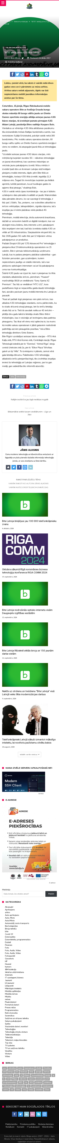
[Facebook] (14, 1114)
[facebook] (12, 74)
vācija (30, 1089)
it (21, 1075)
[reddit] (22, 74)
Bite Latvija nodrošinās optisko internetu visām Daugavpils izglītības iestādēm (27, 612)
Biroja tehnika (10, 929)
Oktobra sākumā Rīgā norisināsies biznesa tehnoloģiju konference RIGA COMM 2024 (25, 571)
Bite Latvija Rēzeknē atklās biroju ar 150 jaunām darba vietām (28, 652)
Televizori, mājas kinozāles (16, 1040)
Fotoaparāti (10, 956)
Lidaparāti (9, 986)
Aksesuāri (9, 907)
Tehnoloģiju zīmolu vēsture (16, 1032)
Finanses (8, 945)
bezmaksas (29, 1068)
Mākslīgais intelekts (13, 988)
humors (8, 967)
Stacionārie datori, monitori (16, 1026)
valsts (5, 1089)
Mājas (14, 1079)
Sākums (7, 22)
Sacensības (9, 1015)
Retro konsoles (11, 1013)
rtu (26, 1082)
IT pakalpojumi (33, 1127)
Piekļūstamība (11, 1124)
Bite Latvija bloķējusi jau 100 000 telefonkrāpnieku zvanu (29, 523)
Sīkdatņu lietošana (46, 1124)
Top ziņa (8, 1043)
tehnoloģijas (20, 1086)
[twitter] (17, 74)
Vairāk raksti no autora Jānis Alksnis (28, 483)
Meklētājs (6, 889)
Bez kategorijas (11, 926)
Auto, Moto (10, 918)
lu (4, 1079)
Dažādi (8, 942)
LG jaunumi (9, 983)
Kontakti (20, 1127)
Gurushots (9, 958)
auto (20, 1068)
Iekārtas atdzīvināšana (14, 972)
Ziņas (47, 1089)
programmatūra (9, 1082)
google (39, 1072)
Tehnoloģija (8, 1086)
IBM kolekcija (10, 969)
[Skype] (38, 1114)
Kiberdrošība (47, 1127)
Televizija (9, 1037)
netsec (7, 999)
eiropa (11, 1072)
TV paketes (10, 1045)
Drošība (47, 1068)
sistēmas (47, 1082)
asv (4, 1068)
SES (31, 1082)
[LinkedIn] (26, 1114)
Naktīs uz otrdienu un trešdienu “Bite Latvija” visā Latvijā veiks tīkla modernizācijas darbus (28, 693)
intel (16, 1075)
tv (29, 1086)
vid (11, 1089)
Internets (9, 975)
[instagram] (44, 1114)
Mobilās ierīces (11, 994)
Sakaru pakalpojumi (13, 1021)
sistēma (38, 1082)
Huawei (8, 964)
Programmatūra (11, 1010)
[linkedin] (32, 74)
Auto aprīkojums (12, 915)
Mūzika (8, 996)
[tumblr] (36, 74)
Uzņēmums (47, 1086)
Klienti (27, 1075)
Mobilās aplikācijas (13, 991)
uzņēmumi (36, 1086)
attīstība (12, 1068)
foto (31, 1072)
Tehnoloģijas (10, 1029)
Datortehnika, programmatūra (17, 939)
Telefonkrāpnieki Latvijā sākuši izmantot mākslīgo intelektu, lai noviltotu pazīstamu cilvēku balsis (29, 741)
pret (47, 1079)
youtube (39, 1089)
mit (8, 1079)
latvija (47, 1075)
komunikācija (37, 1075)
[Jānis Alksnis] (29, 3)
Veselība (8, 1051)
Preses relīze (10, 1007)
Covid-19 (9, 934)
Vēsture (8, 1053)
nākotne (23, 1079)
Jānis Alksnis (15, 58)
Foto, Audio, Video (13, 950)
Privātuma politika (27, 1124)
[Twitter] (20, 1114)
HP (6, 961)
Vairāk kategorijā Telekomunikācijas (28, 487)
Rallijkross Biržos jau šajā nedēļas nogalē (29, 398)
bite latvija (20, 376)
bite (12, 376)
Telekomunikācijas (21, 22)
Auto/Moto (10, 920)
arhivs (7, 912)
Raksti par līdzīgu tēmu (28, 479)
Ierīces (47, 1072)
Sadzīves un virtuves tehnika (17, 1018)
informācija (7, 1075)
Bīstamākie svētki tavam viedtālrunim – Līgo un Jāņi (29, 411)
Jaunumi (8, 980)
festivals (23, 1072)
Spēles (7, 1024)
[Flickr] (32, 1114)
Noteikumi (10, 1127)
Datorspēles (10, 937)
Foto (7, 948)
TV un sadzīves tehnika (14, 1048)
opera (31, 1079)
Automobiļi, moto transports (17, 923)
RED (20, 1082)
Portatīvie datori (12, 1005)
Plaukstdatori (10, 1002)
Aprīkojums (10, 910)
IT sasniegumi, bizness (14, 977)
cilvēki (38, 1068)
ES (17, 1072)
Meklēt (51, 894)
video (17, 1089)
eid (4, 1072)
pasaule (39, 1079)
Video (7, 1056)
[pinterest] (27, 74)
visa (24, 1089)
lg (53, 1075)
